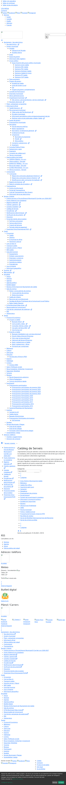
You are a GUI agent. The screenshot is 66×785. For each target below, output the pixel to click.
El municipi (7, 677)
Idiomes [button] (6, 15)
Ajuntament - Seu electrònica (10, 632)
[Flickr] (18, 13)
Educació (7, 730)
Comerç (6, 737)
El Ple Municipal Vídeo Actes (13, 710)
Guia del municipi (9, 687)
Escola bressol (25, 495)
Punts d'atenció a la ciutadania (14, 652)
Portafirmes (8, 478)
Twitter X (17, 620)
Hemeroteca (8, 718)
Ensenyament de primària (28, 493)
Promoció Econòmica (11, 722)
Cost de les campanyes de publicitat (15, 714)
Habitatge (7, 735)
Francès (9, 25)
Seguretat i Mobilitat (10, 743)
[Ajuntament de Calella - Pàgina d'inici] (12, 35)
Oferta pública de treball (12, 548)
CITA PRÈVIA (5, 9)
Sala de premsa (9, 708)
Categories (21, 469)
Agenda (6, 544)
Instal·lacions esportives (28, 501)
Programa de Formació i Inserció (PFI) (32, 514)
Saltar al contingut (9, 3)
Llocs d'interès (8, 689)
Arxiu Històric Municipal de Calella (31, 481)
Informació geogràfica (11, 691)
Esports (6, 733)
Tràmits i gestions (9, 657)
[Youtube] (24, 13)
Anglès (9, 21)
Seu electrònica (9, 634)
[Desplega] (16, 443)
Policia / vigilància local (27, 512)
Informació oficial (9, 640)
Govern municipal (9, 636)
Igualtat (6, 753)
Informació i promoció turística (30, 499)
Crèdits (39, 761)
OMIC (22, 508)
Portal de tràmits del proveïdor (14, 671)
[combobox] (29, 471)
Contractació (8, 644)
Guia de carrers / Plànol (11, 683)
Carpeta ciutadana (10, 659)
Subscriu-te (4, 601)
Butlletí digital (8, 704)
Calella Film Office (26, 485)
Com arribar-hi (8, 679)
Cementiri (23, 489)
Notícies (6, 542)
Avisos (6, 546)
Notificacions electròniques (13, 665)
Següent (9, 586)
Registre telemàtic (10, 654)
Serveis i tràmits (10, 443)
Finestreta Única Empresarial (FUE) (9, 496)
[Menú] (2, 40)
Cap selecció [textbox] (22, 471)
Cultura (6, 726)
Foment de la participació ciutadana (31, 497)
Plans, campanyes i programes (14, 638)
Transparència (8, 646)
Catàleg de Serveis (10, 661)
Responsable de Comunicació (13, 712)
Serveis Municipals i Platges (13, 755)
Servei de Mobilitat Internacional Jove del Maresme (36, 518)
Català (9, 17)
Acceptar (61, 782)
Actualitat (4, 694)
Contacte (4, 11)
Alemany (9, 23)
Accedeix (4, 563)
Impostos (7, 489)
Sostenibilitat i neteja (10, 757)
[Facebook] (11, 13)
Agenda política (9, 702)
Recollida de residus (26, 516)
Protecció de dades (43, 765)
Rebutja (55, 782)
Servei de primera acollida (28, 520)
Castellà (9, 19)
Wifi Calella (7, 685)
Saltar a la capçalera (9, 1)
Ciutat (3, 675)
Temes (3, 720)
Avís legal (40, 767)
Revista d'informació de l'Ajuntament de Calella (19, 706)
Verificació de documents (12, 667)
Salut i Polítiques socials (11, 739)
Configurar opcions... (7, 782)
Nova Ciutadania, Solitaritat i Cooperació (17, 741)
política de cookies (17, 779)
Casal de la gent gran (27, 487)
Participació (7, 749)
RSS (5, 716)
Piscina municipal (26, 510)
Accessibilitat (41, 769)
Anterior (3, 586)
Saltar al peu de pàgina (10, 5)
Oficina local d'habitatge (28, 506)
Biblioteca (23, 483)
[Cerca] (46, 37)
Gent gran (7, 728)
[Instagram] (32, 13)
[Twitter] (4, 13)
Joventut (6, 751)
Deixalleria (23, 491)
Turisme (6, 745)
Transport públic (9, 681)
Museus (22, 503)
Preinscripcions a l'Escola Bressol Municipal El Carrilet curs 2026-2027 (9, 452)
